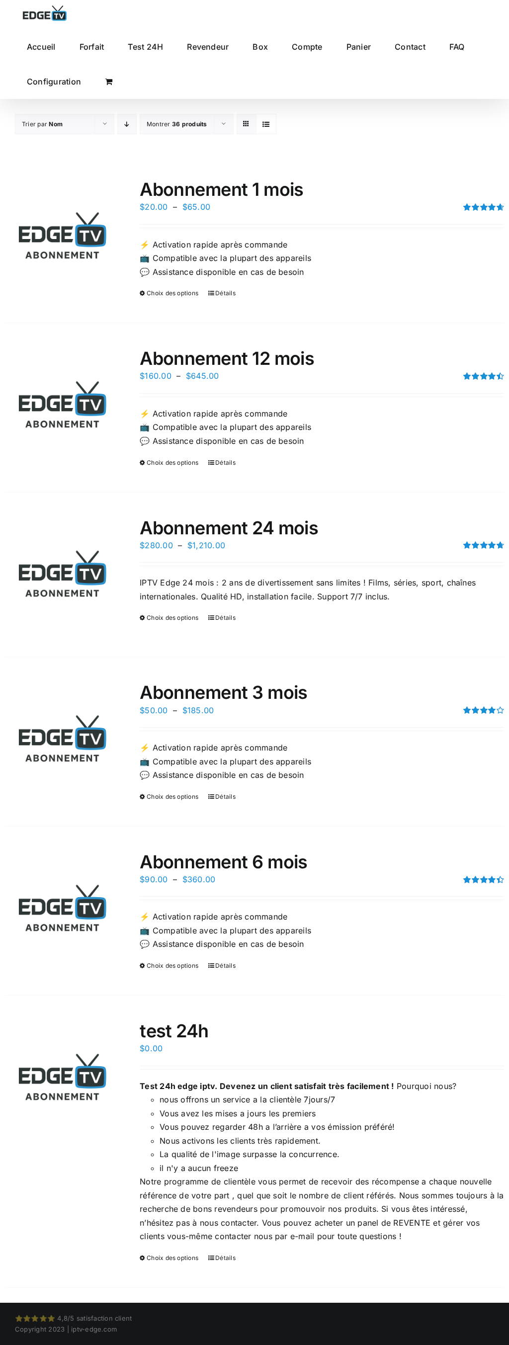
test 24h (174, 1031)
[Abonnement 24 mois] (62, 574)
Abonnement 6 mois (224, 862)
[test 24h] (62, 1077)
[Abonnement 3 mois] (62, 739)
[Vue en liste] (266, 124)
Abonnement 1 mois (222, 189)
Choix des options (172, 293)
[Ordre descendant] (127, 124)
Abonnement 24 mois (229, 528)
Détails (225, 293)
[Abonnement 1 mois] (62, 236)
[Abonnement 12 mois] (62, 405)
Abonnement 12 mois (227, 358)
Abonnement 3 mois (224, 692)
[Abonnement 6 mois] (62, 908)
